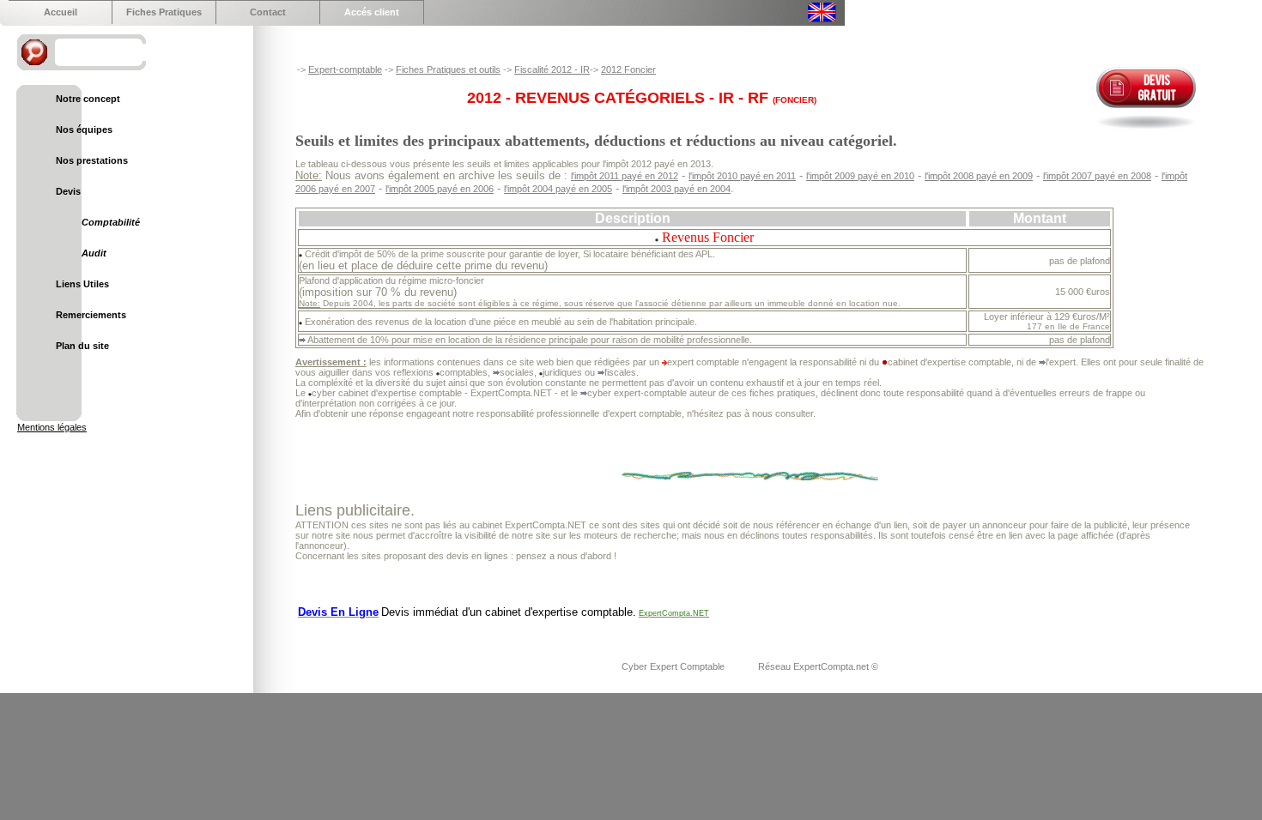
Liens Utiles (82, 284)
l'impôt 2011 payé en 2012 (624, 176)
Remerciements (91, 315)
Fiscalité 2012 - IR (552, 69)
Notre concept (88, 98)
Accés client (371, 12)
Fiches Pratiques (164, 12)
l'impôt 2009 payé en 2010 (860, 176)
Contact (268, 12)
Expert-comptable (345, 69)
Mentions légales (52, 427)
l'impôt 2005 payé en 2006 (439, 189)
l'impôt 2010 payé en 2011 (742, 176)
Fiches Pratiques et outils (448, 69)
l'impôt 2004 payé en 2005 (558, 189)
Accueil (60, 12)
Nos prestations (92, 160)
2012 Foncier (628, 69)
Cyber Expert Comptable (674, 666)
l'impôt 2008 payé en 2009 (979, 176)
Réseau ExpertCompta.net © (818, 666)
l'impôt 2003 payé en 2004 (676, 189)
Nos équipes (84, 129)
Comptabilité (111, 222)
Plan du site (82, 346)
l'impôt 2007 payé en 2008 (1097, 176)
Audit (94, 253)
